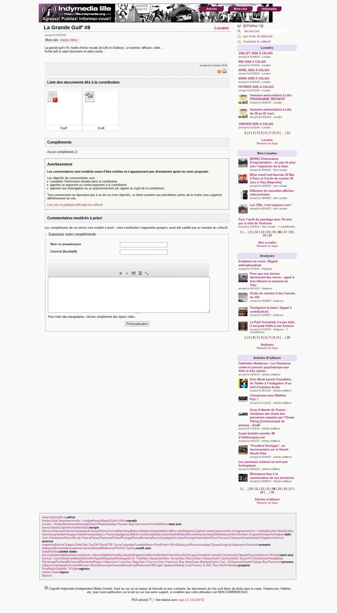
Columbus (227, 555)
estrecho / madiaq (80, 520)
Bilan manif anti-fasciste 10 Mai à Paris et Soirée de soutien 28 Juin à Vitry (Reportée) (272, 178)
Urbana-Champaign (54, 565)
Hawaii (242, 555)
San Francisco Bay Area (175, 562)
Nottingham (277, 534)
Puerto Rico (168, 544)
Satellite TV (63, 568)
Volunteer (232, 565)
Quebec (112, 524)
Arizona (47, 555)
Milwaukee (108, 558)
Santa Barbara (200, 562)
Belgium (146, 531)
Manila (80, 527)
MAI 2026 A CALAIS (252, 61)
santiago (205, 544)
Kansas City (50, 558)
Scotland (179, 538)
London (164, 534)
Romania (146, 538)
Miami (85, 558)
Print (45, 568)
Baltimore (111, 555)
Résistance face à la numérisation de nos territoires (272, 476)
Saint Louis (118, 562)
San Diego (133, 562)
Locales (267, 47)
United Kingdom (261, 538)
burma (46, 527)
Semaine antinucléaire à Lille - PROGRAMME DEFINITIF (271, 97)
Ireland (80, 534)
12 (256, 232)
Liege (116, 534)
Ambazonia (49, 520)
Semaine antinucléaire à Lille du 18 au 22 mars (270, 111)
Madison (67, 558)
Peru (157, 544)
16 (285, 489)
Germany (48, 534)
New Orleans (203, 558)
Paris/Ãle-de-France (77, 538)
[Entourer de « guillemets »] (147, 273)
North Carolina (221, 558)
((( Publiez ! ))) (253, 25)
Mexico (149, 544)
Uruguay (225, 544)
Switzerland (202, 538)
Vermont (72, 565)
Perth (118, 548)
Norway (265, 534)
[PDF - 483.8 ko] (52, 101)
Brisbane (60, 548)
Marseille (192, 534)
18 (291, 232)
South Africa (118, 520)
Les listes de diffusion (257, 36)
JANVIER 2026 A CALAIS (255, 124)
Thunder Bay (125, 524)
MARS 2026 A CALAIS (253, 78)
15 (273, 232)
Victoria (153, 524)
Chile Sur (87, 544)
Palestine (143, 565)
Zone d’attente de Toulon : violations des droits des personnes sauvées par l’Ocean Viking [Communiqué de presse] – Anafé (266, 417)
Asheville (58, 555)
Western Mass (88, 565)
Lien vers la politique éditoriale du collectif (75, 204)
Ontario (92, 524)
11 (250, 232)
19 (264, 235)
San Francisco (149, 562)
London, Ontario (52, 524)
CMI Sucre (114, 544)
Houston (252, 555)
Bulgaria (188, 531)
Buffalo (162, 555)
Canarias (63, 520)
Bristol (167, 531)
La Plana (107, 534)
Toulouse (235, 538)
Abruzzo (47, 531)
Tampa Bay (260, 562)
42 (272, 492)
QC (87, 527)
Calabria (198, 531)
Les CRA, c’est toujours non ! (271, 205)
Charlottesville (176, 555)
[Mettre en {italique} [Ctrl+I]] (127, 273)
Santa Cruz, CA (220, 562)
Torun (214, 538)
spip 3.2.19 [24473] (191, 600)
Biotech (47, 575)
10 (251, 489)
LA (60, 558)
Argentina (48, 544)
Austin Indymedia (93, 555)
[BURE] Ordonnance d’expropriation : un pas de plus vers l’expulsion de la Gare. (273, 162)
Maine (77, 558)
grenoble (59, 534)
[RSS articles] (150, 600)
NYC (250, 558)
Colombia (127, 544)
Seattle (248, 562)
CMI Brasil (100, 544)
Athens (103, 531)
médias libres (69, 40)
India (45, 551)
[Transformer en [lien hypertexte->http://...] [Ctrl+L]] (133, 273)
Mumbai (53, 551)
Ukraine (246, 538)
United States (51, 572)
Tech (222, 565)
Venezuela (252, 544)
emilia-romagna (233, 531)
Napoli (211, 534)
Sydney (131, 548)
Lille (130, 534)
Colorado (215, 555)
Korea (72, 527)
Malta (182, 534)
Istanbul (90, 534)
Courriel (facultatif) (63, 251)
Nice (234, 534)
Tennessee (275, 562)
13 (288, 133)
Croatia (209, 531)
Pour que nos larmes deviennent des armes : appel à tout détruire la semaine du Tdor (272, 279)
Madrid (173, 534)
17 (285, 232)
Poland (116, 538)
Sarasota (237, 562)
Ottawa (102, 524)
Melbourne (108, 548)
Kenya (96, 520)
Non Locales (267, 153)
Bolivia (59, 544)
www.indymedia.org (54, 517)
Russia (156, 538)
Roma (136, 538)
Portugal (126, 538)
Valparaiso (238, 544)
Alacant (58, 531)
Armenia (92, 531)
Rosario (194, 544)
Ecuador (139, 544)
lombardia (153, 534)
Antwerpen (80, 531)
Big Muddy (125, 555)
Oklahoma (260, 558)
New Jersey (171, 558)
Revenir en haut (267, 143)
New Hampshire (153, 558)
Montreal (82, 524)
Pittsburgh (48, 562)
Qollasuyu (182, 544)
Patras (95, 538)
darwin (78, 548)
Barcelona (123, 531)
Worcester (104, 565)
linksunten (140, 534)
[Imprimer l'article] (224, 72)
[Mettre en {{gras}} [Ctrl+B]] (120, 273)
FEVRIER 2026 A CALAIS (256, 87)
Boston (152, 555)
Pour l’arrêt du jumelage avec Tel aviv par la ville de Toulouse (265, 221)
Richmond (73, 562)
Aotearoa (48, 548)
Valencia (278, 538)
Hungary (70, 534)
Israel (133, 565)
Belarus (135, 531)
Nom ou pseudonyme (65, 244)
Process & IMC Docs (205, 565)
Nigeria (105, 520)
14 (268, 232)
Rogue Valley (102, 562)
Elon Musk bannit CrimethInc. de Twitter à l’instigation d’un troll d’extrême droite (271, 383)
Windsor (163, 524)
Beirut (126, 565)
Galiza (289, 531)
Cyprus (218, 531)
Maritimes (69, 524)
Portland (60, 562)
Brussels (177, 531)
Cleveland (202, 555)
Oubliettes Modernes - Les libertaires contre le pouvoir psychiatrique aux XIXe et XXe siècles (264, 367)
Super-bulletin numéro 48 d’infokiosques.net (256, 435)
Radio (52, 568)
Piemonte (105, 538)
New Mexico (187, 558)
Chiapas (69, 544)
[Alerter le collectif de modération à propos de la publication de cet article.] (220, 72)
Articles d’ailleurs (267, 358)
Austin (78, 555)
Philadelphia (275, 558)
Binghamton (140, 555)
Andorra (68, 531)
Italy (99, 534)
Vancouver (141, 524)
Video (75, 568)
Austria (112, 531)
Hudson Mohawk (269, 555)
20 (270, 235)
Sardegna (167, 538)
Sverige (190, 538)
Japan (64, 527)
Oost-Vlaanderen (53, 538)
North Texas (239, 558)
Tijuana (215, 544)
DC (236, 555)
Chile (77, 544)
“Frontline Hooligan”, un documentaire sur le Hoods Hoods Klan (269, 449)
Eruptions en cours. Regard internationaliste (258, 263)
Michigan (95, 558)
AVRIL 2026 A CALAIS (253, 70)
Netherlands (223, 534)
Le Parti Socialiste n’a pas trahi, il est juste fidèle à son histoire (272, 324)
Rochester (86, 562)
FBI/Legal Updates (162, 565)
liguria (124, 534)
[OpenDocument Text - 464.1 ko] (90, 101)
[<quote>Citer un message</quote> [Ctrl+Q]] (140, 273)
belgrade (157, 531)
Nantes (202, 534)
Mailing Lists (182, 565)
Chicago (190, 555)
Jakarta (55, 527)
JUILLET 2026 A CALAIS (255, 53)
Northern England (248, 534)
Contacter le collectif (257, 41)
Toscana (223, 538)
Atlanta (69, 555)
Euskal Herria (276, 531)
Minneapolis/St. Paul (129, 558)
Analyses (267, 256)
